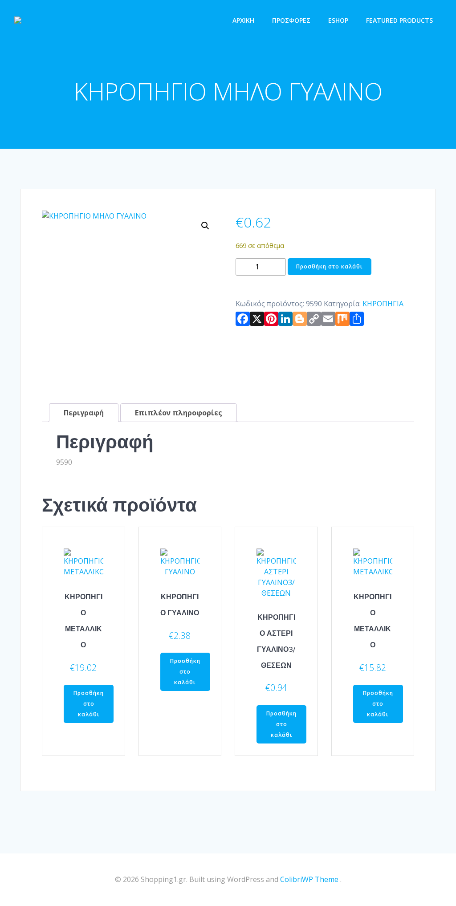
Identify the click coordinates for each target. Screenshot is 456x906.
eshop (338, 20)
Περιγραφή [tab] (84, 413)
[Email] (328, 320)
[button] (205, 226)
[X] (257, 320)
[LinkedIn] (285, 320)
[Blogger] (300, 320)
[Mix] (342, 320)
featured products (399, 20)
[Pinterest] (271, 320)
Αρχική (243, 20)
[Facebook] (243, 320)
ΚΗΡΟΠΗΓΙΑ (382, 304)
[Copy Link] (314, 320)
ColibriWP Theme (309, 879)
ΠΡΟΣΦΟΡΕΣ (291, 20)
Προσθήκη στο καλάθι (329, 266)
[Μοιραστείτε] (357, 320)
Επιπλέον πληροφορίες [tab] (178, 413)
